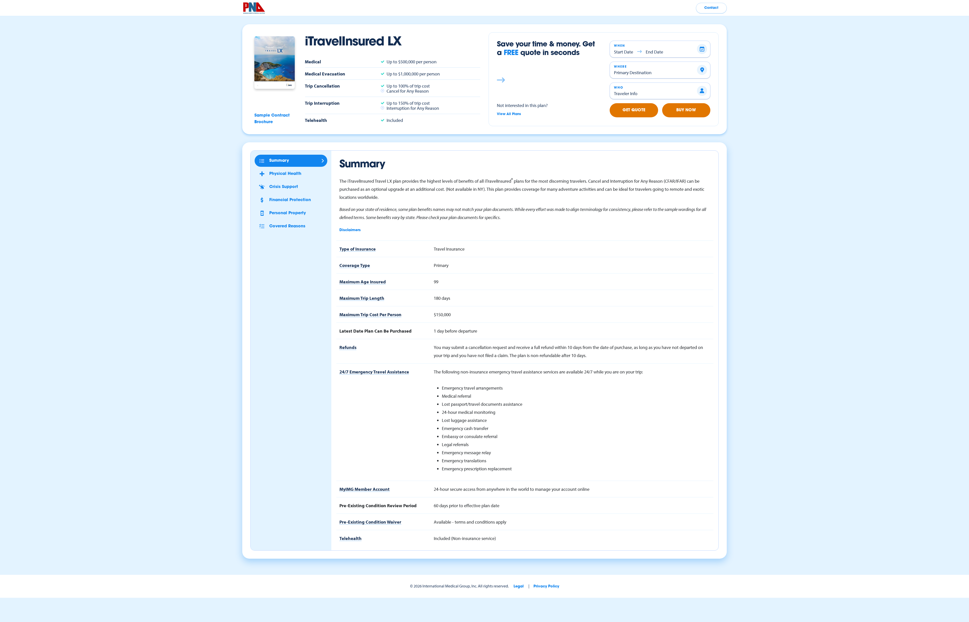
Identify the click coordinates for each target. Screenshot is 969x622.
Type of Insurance (357, 249)
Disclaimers (350, 230)
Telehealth (350, 538)
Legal (519, 586)
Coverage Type (354, 265)
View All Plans (509, 114)
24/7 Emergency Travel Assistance (374, 372)
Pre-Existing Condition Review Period (378, 505)
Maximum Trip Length (361, 298)
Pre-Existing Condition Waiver (370, 522)
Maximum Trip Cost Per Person (370, 314)
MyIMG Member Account (364, 489)
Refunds (348, 347)
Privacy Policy (546, 586)
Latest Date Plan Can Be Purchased (375, 331)
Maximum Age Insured (362, 282)
